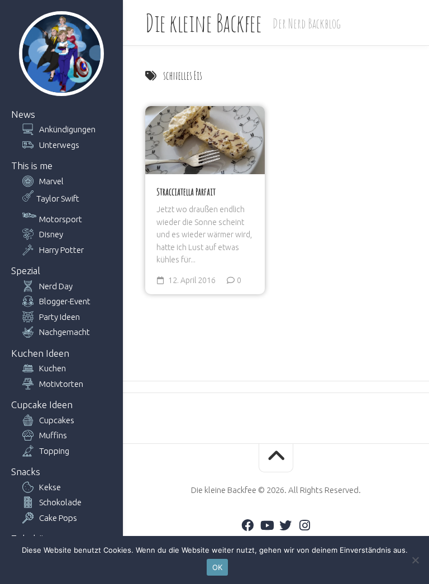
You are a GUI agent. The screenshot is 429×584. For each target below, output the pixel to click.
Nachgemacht (64, 332)
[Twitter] (285, 525)
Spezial (25, 270)
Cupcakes (56, 420)
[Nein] (415, 560)
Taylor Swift (57, 198)
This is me (32, 165)
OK (217, 567)
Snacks (25, 471)
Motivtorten (61, 384)
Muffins (53, 435)
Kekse (50, 487)
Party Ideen (59, 317)
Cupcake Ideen (42, 404)
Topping (54, 451)
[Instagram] (304, 525)
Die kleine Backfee (203, 22)
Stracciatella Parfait (186, 191)
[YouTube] (266, 525)
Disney (51, 234)
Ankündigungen (67, 129)
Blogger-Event (64, 301)
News (23, 114)
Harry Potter (61, 250)
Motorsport (60, 219)
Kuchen (52, 368)
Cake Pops (58, 518)
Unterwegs (59, 145)
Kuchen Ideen (40, 353)
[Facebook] (247, 525)
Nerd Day (56, 286)
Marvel (51, 181)
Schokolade (60, 502)
